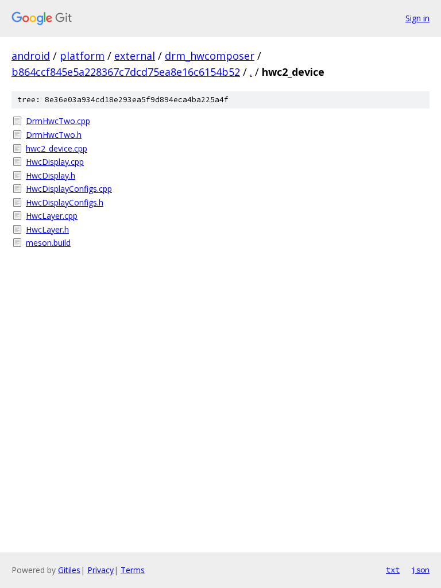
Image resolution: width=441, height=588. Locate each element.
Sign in (417, 18)
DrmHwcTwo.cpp (58, 120)
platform (82, 56)
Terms (133, 569)
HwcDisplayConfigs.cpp (69, 188)
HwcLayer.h (47, 229)
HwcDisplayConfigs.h (64, 202)
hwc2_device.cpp (56, 148)
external (134, 56)
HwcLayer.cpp (52, 215)
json (420, 569)
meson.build (48, 242)
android (30, 56)
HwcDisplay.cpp (55, 161)
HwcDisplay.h (50, 175)
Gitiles (69, 569)
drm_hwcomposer (209, 56)
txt (393, 569)
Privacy (100, 569)
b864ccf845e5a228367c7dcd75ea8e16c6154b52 (125, 72)
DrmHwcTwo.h (54, 134)
